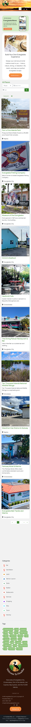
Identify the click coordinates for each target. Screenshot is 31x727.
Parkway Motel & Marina (11, 466)
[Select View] (12, 96)
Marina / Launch (6, 463)
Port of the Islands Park (11, 130)
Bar (7, 565)
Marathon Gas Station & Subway (15, 428)
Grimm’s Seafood (9, 258)
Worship (8, 615)
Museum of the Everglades (12, 215)
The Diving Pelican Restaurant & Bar (15, 339)
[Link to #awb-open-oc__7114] (26, 9)
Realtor (8, 588)
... (18, 135)
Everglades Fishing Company (13, 173)
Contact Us (15, 693)
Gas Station (5, 425)
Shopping (5, 170)
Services (8, 597)
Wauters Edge (21, 720)
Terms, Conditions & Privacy (9, 718)
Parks (4, 127)
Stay (7, 606)
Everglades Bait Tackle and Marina (12, 512)
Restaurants (5, 293)
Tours (7, 610)
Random (6, 96)
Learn (4, 212)
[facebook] (14, 705)
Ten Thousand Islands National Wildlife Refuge (14, 384)
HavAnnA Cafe (8, 296)
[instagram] (16, 705)
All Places (6, 82)
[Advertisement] (15, 543)
